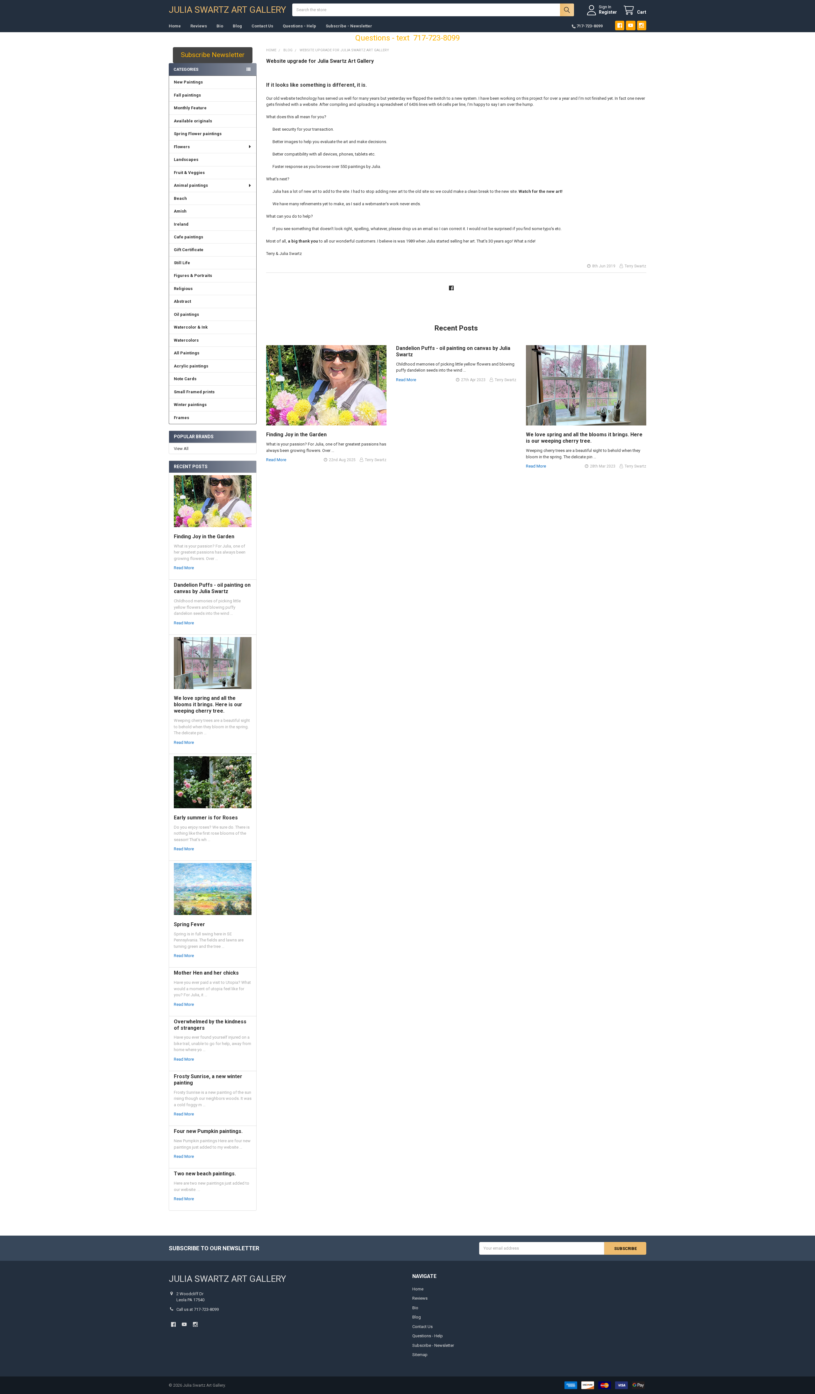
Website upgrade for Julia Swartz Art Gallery (320, 61)
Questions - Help (299, 26)
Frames (181, 417)
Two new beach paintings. (205, 1174)
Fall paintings (187, 95)
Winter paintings (190, 404)
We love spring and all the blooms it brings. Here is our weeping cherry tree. (208, 704)
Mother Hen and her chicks (206, 973)
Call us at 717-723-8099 (197, 1309)
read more (184, 567)
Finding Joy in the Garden (204, 537)
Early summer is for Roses (206, 818)
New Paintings (188, 82)
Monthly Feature (190, 107)
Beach (180, 198)
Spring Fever (189, 924)
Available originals (193, 121)
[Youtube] (630, 25)
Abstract (182, 301)
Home (175, 26)
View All (181, 448)
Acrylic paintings (191, 366)
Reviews (198, 26)
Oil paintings (186, 314)
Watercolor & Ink (191, 327)
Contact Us (262, 26)
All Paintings (186, 353)
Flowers (182, 146)
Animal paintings (191, 185)
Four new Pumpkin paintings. (208, 1131)
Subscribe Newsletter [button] (212, 55)
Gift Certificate (188, 249)
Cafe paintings (188, 237)
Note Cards (185, 378)
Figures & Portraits (193, 275)
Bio (219, 26)
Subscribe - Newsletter (349, 26)
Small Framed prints (194, 391)
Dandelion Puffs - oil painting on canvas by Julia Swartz (212, 588)
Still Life (182, 262)
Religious (183, 288)
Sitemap (420, 1354)
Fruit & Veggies (189, 172)
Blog (237, 26)
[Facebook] (619, 25)
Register (608, 12)
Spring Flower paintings (198, 133)
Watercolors (186, 340)
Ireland (181, 224)
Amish (180, 211)
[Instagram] (641, 25)
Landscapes (186, 159)
